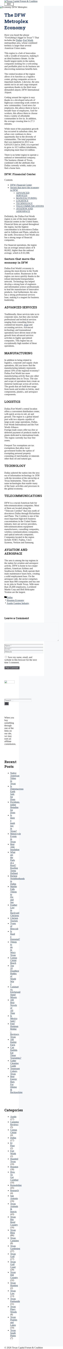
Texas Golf (13, 1255)
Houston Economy (15, 600)
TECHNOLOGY (24, 203)
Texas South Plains (13, 1333)
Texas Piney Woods (13, 1309)
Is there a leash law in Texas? (13, 823)
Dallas (19, 40)
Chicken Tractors (14, 919)
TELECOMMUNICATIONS (30, 206)
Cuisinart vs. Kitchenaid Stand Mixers (15, 992)
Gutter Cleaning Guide (14, 1063)
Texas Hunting (14, 1284)
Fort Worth (28, 40)
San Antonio (14, 1197)
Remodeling (16, 1185)
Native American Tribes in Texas (14, 778)
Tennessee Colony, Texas (15, 1071)
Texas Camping (14, 1239)
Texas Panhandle (15, 1300)
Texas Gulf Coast (13, 1264)
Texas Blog (13, 1231)
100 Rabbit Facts (13, 1042)
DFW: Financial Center (21, 185)
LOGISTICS (22, 200)
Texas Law (13, 1292)
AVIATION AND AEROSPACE (24, 210)
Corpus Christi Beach (13, 960)
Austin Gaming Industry (18, 603)
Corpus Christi (13, 1131)
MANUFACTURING (26, 198)
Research (14, 1190)
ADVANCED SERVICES (22, 194)
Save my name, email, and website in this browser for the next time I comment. (20, 660)
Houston (14, 1166)
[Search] (6, 703)
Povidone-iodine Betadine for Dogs (15, 807)
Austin (13, 1116)
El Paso (12, 1144)
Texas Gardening (15, 1247)
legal (26, 325)
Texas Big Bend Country (14, 1221)
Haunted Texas (14, 1160)
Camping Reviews (14, 1123)
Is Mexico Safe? (13, 1018)
